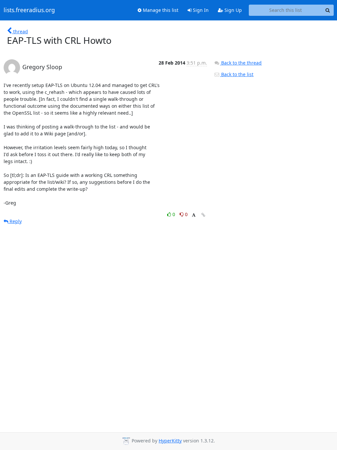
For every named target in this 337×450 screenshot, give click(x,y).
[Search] (328, 10)
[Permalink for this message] (203, 215)
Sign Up (232, 10)
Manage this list (160, 10)
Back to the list (236, 74)
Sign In (200, 10)
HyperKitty (170, 440)
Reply (15, 221)
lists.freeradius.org (29, 10)
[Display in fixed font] (193, 215)
